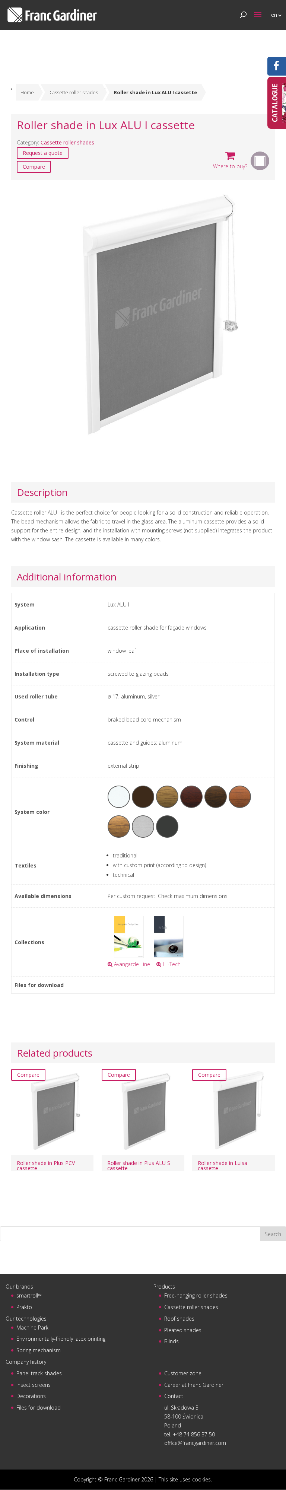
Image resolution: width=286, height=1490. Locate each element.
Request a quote (43, 152)
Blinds (171, 1341)
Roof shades (179, 1318)
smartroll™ (29, 1295)
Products (164, 1286)
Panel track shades (39, 1373)
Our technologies (26, 1318)
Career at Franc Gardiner (193, 1384)
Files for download (38, 1407)
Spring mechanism (38, 1350)
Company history (26, 1361)
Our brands (19, 1286)
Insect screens (33, 1384)
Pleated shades (182, 1330)
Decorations (31, 1396)
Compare (34, 166)
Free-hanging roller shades (196, 1295)
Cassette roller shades (74, 92)
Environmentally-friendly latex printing (60, 1338)
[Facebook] (276, 67)
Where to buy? (230, 166)
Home (27, 92)
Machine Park (32, 1327)
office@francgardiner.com (195, 1442)
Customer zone (182, 1373)
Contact (173, 1396)
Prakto (24, 1307)
